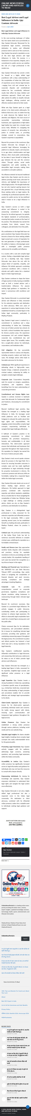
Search (25, 938)
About (3, 997)
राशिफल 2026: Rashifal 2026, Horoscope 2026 (15, 1013)
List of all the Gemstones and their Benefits (15, 1005)
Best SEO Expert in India (9, 1001)
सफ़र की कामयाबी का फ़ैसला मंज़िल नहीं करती (13, 973)
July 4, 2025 (10, 27)
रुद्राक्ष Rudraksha (7, 1017)
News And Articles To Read (11, 14)
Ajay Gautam (7, 850)
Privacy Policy (6, 1009)
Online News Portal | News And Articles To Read (13, 5)
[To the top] (27, 1107)
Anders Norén (11, 1113)
